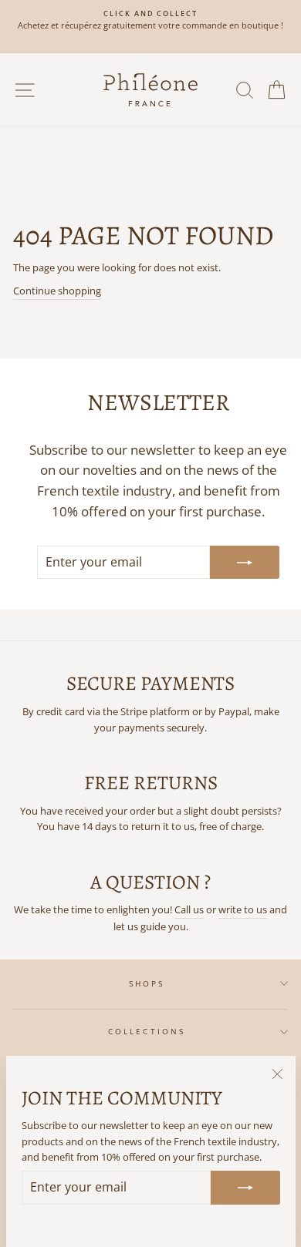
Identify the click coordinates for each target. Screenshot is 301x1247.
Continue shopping (57, 290)
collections (146, 1031)
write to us (242, 909)
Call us (189, 909)
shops (146, 983)
